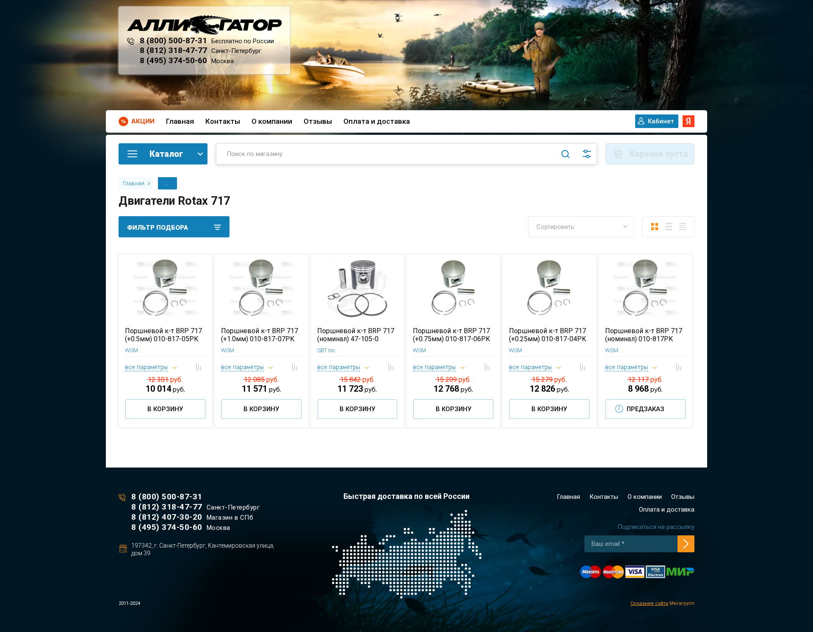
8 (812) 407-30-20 (166, 517)
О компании (272, 121)
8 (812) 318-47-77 (173, 50)
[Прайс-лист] (682, 226)
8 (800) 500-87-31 (173, 40)
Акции (143, 121)
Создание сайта (649, 603)
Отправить (686, 543)
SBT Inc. (326, 350)
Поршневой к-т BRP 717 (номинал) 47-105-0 (355, 335)
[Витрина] (654, 226)
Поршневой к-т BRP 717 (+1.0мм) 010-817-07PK (259, 335)
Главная (180, 121)
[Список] (668, 226)
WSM (131, 350)
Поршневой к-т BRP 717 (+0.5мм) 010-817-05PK (163, 335)
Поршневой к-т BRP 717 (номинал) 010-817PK (643, 335)
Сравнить (199, 366)
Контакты (222, 121)
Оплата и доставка (376, 121)
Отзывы (318, 121)
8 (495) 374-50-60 (173, 60)
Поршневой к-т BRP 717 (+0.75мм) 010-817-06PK (451, 335)
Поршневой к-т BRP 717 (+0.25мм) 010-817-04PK (547, 335)
